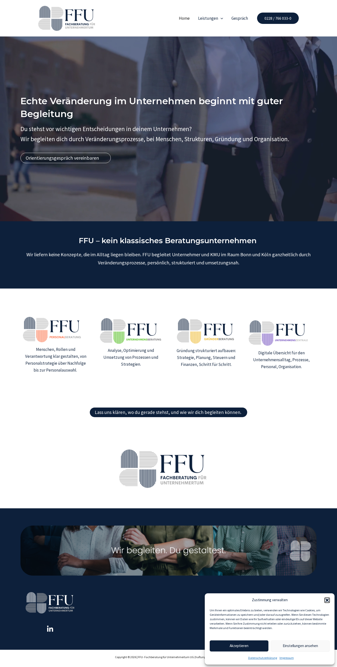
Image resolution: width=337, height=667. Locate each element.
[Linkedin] (50, 629)
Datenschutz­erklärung (262, 658)
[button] (327, 600)
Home (184, 18)
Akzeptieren (239, 645)
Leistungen (208, 18)
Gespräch (239, 18)
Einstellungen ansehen (300, 645)
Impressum (287, 658)
